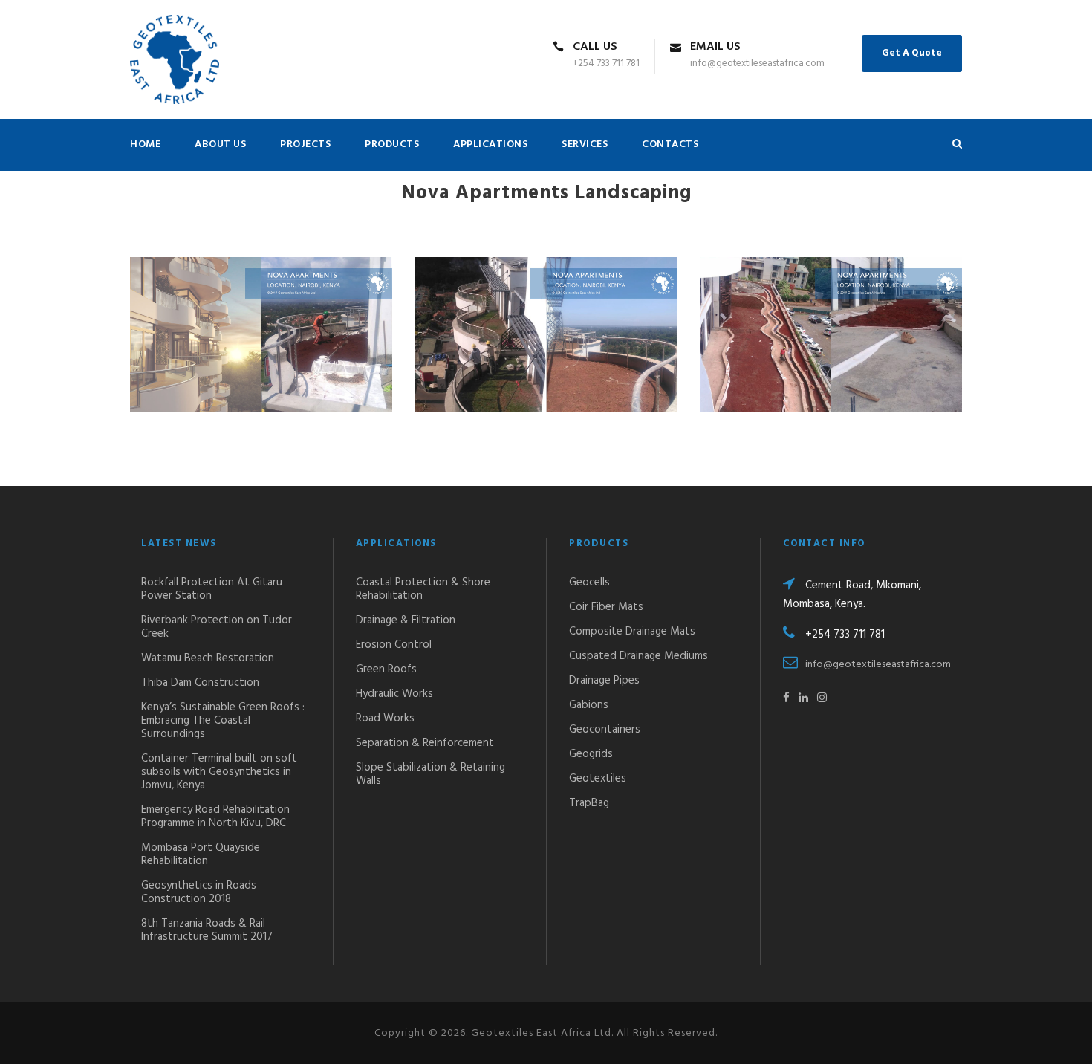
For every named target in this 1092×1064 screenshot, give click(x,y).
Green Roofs (386, 669)
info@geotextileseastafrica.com (878, 664)
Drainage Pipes (604, 681)
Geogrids (591, 754)
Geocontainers (604, 730)
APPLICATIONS (490, 144)
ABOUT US (220, 144)
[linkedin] (803, 698)
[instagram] (822, 698)
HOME (145, 144)
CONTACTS (670, 144)
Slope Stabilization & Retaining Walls (430, 774)
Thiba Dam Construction (200, 683)
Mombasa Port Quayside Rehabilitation (200, 854)
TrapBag (589, 803)
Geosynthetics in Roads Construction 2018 (198, 892)
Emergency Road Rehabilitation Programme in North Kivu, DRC (215, 816)
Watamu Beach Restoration (207, 658)
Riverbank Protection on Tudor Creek (216, 627)
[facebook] (786, 698)
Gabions (588, 705)
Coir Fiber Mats (606, 607)
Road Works (385, 718)
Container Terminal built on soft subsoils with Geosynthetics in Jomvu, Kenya (219, 772)
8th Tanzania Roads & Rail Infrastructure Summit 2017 (207, 930)
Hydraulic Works (394, 694)
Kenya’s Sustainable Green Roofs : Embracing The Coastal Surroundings (223, 720)
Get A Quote (912, 53)
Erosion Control (394, 645)
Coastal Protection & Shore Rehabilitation (423, 589)
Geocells (589, 582)
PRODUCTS (392, 144)
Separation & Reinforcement (425, 743)
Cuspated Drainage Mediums (638, 656)
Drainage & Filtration (405, 620)
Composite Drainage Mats (632, 631)
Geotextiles (597, 779)
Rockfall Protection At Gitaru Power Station (211, 589)
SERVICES (585, 144)
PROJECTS (305, 144)
